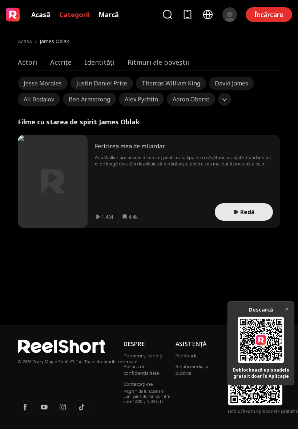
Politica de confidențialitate (141, 369)
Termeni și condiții (144, 355)
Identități (99, 62)
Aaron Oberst (191, 99)
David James (231, 83)
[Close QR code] (287, 309)
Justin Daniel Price (101, 83)
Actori (27, 62)
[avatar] (229, 14)
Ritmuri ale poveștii (158, 62)
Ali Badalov (39, 99)
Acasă (41, 14)
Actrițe (61, 62)
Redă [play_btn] (247, 212)
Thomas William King (171, 83)
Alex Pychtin (141, 99)
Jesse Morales (43, 83)
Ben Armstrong (89, 99)
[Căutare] (167, 14)
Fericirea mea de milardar (130, 146)
